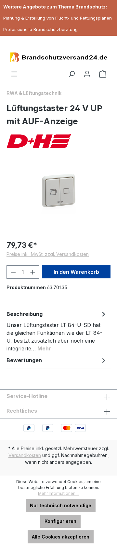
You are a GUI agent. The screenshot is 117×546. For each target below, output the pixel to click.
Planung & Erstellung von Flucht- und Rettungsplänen (57, 18)
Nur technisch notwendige (60, 505)
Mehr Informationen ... (58, 493)
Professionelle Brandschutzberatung (40, 29)
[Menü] (14, 74)
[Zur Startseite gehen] (58, 57)
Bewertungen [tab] (24, 360)
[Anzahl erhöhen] (33, 272)
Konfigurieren (60, 521)
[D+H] (58, 140)
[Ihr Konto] (87, 74)
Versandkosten (24, 455)
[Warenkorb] (102, 74)
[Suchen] (71, 74)
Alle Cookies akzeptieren (60, 536)
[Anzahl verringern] (13, 272)
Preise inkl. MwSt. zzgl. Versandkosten (47, 254)
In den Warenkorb (76, 272)
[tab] (56, 331)
